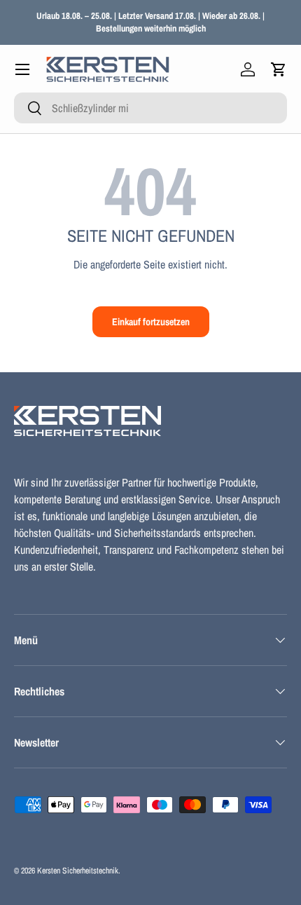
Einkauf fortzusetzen (151, 321)
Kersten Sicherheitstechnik (77, 870)
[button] (278, 69)
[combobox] (150, 108)
